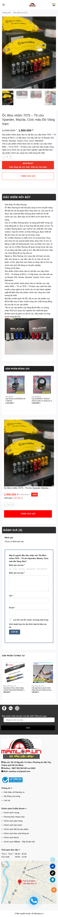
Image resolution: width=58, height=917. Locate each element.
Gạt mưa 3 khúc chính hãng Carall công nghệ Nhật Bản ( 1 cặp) (14, 689)
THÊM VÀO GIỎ (28, 176)
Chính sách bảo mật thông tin (16, 833)
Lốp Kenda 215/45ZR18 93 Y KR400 (15, 400)
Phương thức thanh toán (14, 817)
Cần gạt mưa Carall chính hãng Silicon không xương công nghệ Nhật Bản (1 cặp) (42, 689)
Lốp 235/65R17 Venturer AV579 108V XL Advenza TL (42, 400)
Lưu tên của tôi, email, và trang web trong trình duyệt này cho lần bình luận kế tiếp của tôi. (28, 623)
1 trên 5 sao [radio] (9, 569)
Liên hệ (7, 800)
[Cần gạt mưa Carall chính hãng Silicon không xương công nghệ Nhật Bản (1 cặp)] (43, 672)
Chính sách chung (11, 812)
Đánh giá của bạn (17, 565)
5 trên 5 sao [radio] (41, 569)
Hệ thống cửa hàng (12, 796)
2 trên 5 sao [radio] (14, 569)
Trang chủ (6, 12)
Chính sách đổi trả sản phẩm (16, 829)
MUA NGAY (28, 165)
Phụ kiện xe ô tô (20, 12)
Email (12, 608)
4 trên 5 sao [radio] (30, 569)
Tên (11, 596)
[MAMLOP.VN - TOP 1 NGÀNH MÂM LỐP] (32, 4)
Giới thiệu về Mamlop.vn (14, 792)
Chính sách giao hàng (13, 821)
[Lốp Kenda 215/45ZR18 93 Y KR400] (15, 384)
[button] (3, 5)
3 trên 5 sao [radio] (21, 569)
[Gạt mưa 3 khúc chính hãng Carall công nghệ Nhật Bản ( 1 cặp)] (14, 672)
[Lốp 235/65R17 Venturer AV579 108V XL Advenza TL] (42, 384)
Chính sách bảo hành (13, 825)
